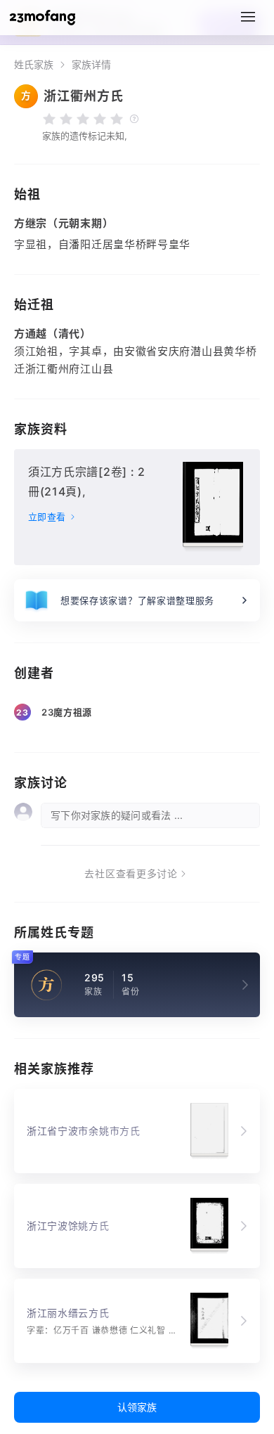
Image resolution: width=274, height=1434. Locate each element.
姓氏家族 (33, 64)
